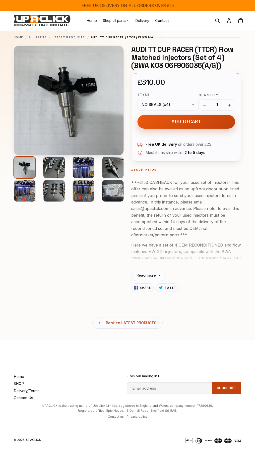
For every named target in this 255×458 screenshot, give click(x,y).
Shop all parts (117, 20)
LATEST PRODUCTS (69, 37)
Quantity (208, 95)
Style (143, 95)
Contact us (116, 416)
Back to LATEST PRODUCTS (131, 322)
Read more (146, 275)
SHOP (19, 383)
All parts (38, 37)
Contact (162, 20)
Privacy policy (137, 416)
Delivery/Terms (27, 390)
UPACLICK (33, 440)
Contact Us (23, 397)
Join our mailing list (143, 376)
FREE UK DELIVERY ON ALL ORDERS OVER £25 (127, 5)
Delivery (142, 20)
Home (91, 20)
